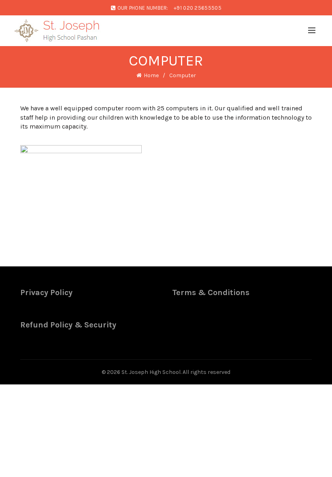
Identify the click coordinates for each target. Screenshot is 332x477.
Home (151, 75)
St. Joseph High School (151, 372)
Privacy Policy (46, 292)
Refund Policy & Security (68, 324)
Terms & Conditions (210, 292)
